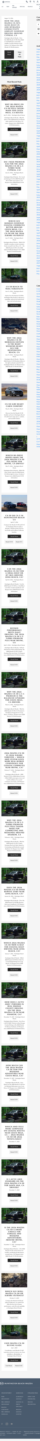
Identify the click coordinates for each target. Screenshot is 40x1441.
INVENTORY (6, 1393)
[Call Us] (27, 2)
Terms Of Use (16, 1431)
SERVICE (19, 1393)
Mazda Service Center (19, 1412)
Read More (9, 53)
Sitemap (2, 1433)
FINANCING (33, 1393)
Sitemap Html (11, 1433)
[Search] (34, 2)
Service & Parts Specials (19, 1404)
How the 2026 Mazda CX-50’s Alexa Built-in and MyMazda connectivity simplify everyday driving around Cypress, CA (14, 28)
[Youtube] (12, 1424)
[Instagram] (7, 1424)
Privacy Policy (5, 1431)
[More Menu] (2, 7)
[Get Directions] (30, 2)
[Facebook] (2, 1424)
